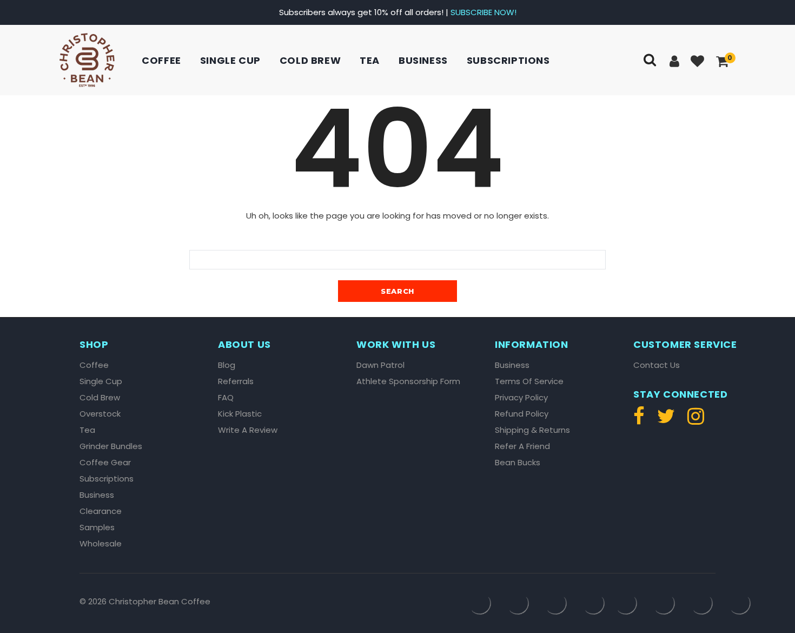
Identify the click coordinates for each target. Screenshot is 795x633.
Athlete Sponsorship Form (408, 381)
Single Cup (230, 60)
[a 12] (87, 60)
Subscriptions (508, 60)
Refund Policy (521, 413)
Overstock (100, 413)
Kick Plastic (240, 413)
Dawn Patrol (380, 365)
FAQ (226, 397)
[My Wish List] (698, 62)
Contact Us (656, 365)
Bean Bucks (517, 462)
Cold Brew (310, 60)
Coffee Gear (105, 462)
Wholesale (101, 543)
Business (423, 60)
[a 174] (641, 420)
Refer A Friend (522, 446)
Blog (226, 365)
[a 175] (666, 420)
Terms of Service (529, 381)
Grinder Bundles (111, 446)
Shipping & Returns (532, 430)
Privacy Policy (521, 397)
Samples (97, 527)
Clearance (101, 511)
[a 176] (693, 420)
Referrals (236, 381)
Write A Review (247, 430)
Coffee (161, 60)
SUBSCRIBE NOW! (483, 12)
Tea (370, 60)
